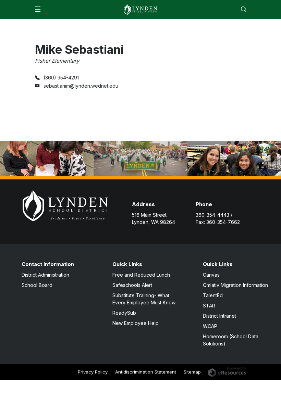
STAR (209, 305)
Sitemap (192, 372)
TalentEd (213, 295)
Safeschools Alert (132, 285)
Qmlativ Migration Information (235, 285)
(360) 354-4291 (61, 77)
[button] (37, 9)
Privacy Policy (93, 372)
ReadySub (124, 313)
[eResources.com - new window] (227, 371)
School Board (37, 285)
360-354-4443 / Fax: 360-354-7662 (218, 218)
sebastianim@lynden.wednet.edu (81, 86)
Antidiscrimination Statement (145, 372)
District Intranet (219, 316)
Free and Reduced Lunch (141, 275)
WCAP (210, 326)
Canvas (211, 275)
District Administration (45, 275)
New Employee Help (135, 323)
